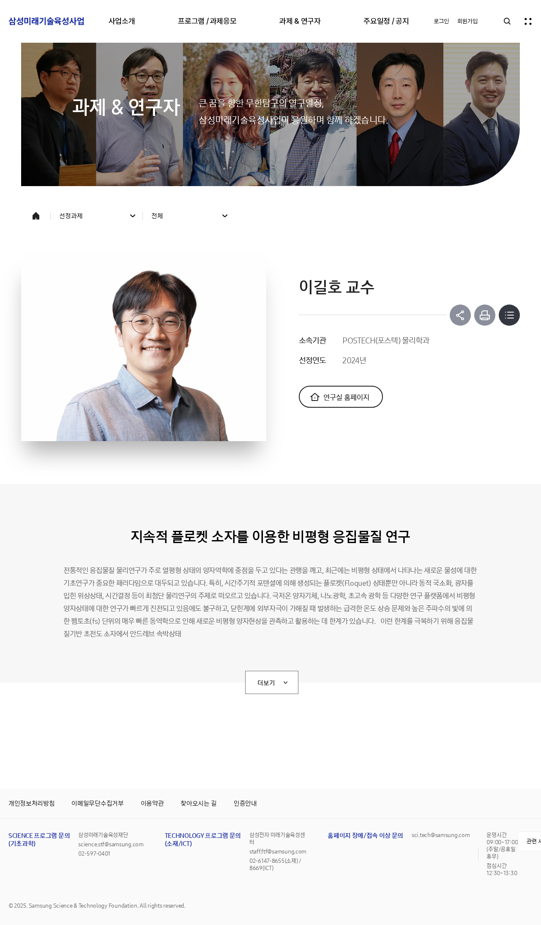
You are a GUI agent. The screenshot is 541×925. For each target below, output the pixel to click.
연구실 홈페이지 (346, 397)
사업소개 (122, 20)
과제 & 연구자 (299, 20)
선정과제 (71, 216)
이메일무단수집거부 (97, 803)
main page (36, 215)
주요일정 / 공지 (386, 20)
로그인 (441, 21)
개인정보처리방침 (31, 803)
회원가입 (467, 21)
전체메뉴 (528, 21)
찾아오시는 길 (198, 803)
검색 (507, 21)
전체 (157, 216)
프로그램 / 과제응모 (207, 20)
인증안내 (245, 803)
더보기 (266, 683)
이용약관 (152, 803)
